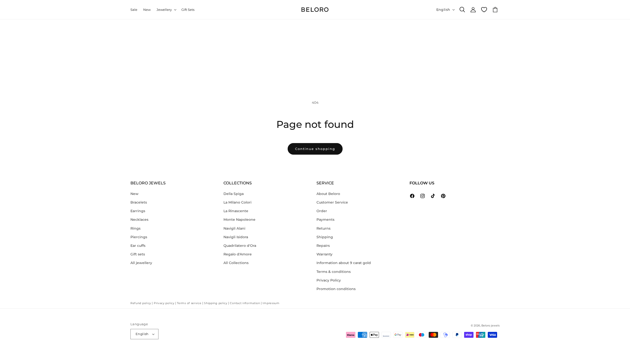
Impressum (271, 303)
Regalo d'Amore (237, 254)
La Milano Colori (237, 202)
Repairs (323, 245)
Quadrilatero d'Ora (239, 245)
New (134, 194)
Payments (325, 219)
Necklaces (139, 219)
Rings (135, 228)
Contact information (245, 303)
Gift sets (137, 254)
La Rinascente (235, 211)
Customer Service (332, 202)
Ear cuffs (137, 245)
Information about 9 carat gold (343, 263)
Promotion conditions (336, 289)
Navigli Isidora (235, 237)
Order (321, 211)
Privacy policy (164, 303)
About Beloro (328, 194)
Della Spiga (233, 194)
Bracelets (138, 202)
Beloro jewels (490, 325)
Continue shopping (315, 149)
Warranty (324, 254)
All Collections (236, 263)
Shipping (324, 237)
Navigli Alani (234, 228)
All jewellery (141, 263)
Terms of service (189, 303)
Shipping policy (215, 303)
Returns (323, 228)
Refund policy (140, 303)
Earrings (137, 211)
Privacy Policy (328, 280)
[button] (166, 10)
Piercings (138, 237)
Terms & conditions (333, 271)
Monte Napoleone (239, 219)
